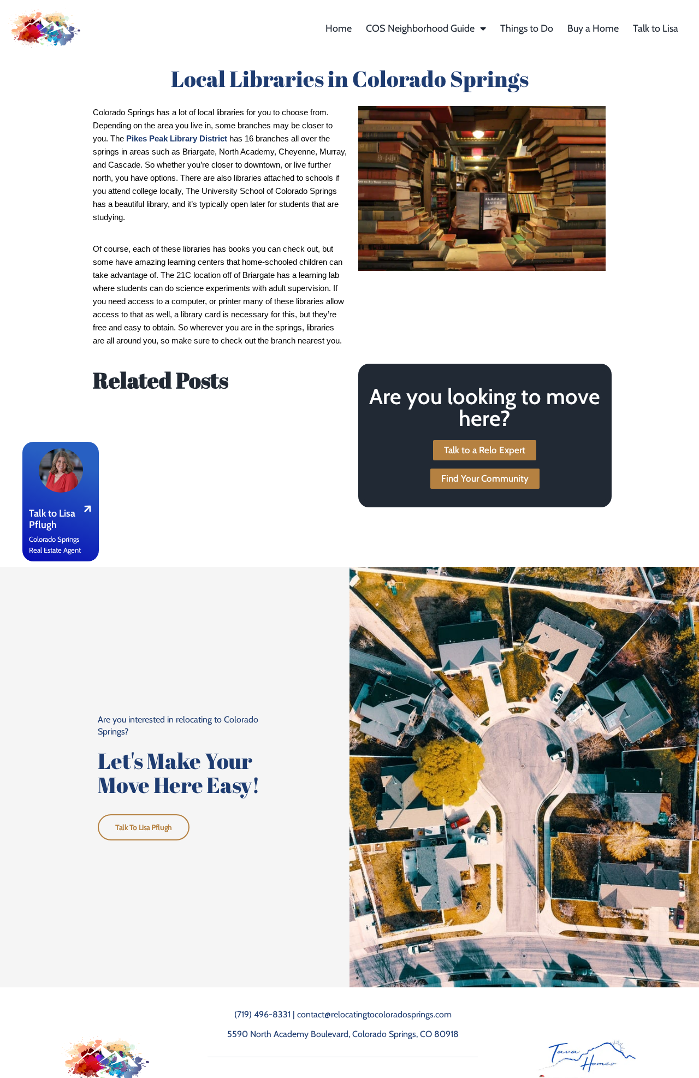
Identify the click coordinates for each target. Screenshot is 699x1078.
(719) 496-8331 (262, 1014)
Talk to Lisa (655, 28)
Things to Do (526, 28)
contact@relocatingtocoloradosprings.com (374, 1014)
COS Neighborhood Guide (420, 28)
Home (338, 28)
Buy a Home (593, 28)
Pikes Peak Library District (176, 138)
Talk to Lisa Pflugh (143, 827)
